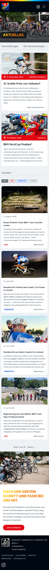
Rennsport (22, 181)
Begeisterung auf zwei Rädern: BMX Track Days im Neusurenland (23, 415)
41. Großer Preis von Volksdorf (22, 83)
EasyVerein (21, 555)
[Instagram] (38, 6)
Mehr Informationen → (36, 107)
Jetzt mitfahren (14, 527)
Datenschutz (20, 558)
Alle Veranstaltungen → (35, 46)
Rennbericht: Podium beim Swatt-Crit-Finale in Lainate (24, 289)
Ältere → (32, 446)
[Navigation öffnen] (44, 6)
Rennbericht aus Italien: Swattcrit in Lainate (23, 352)
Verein (33, 181)
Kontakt (32, 555)
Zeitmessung (7, 555)
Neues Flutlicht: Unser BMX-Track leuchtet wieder (23, 224)
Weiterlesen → (39, 244)
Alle (5, 181)
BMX (12, 181)
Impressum (6, 558)
